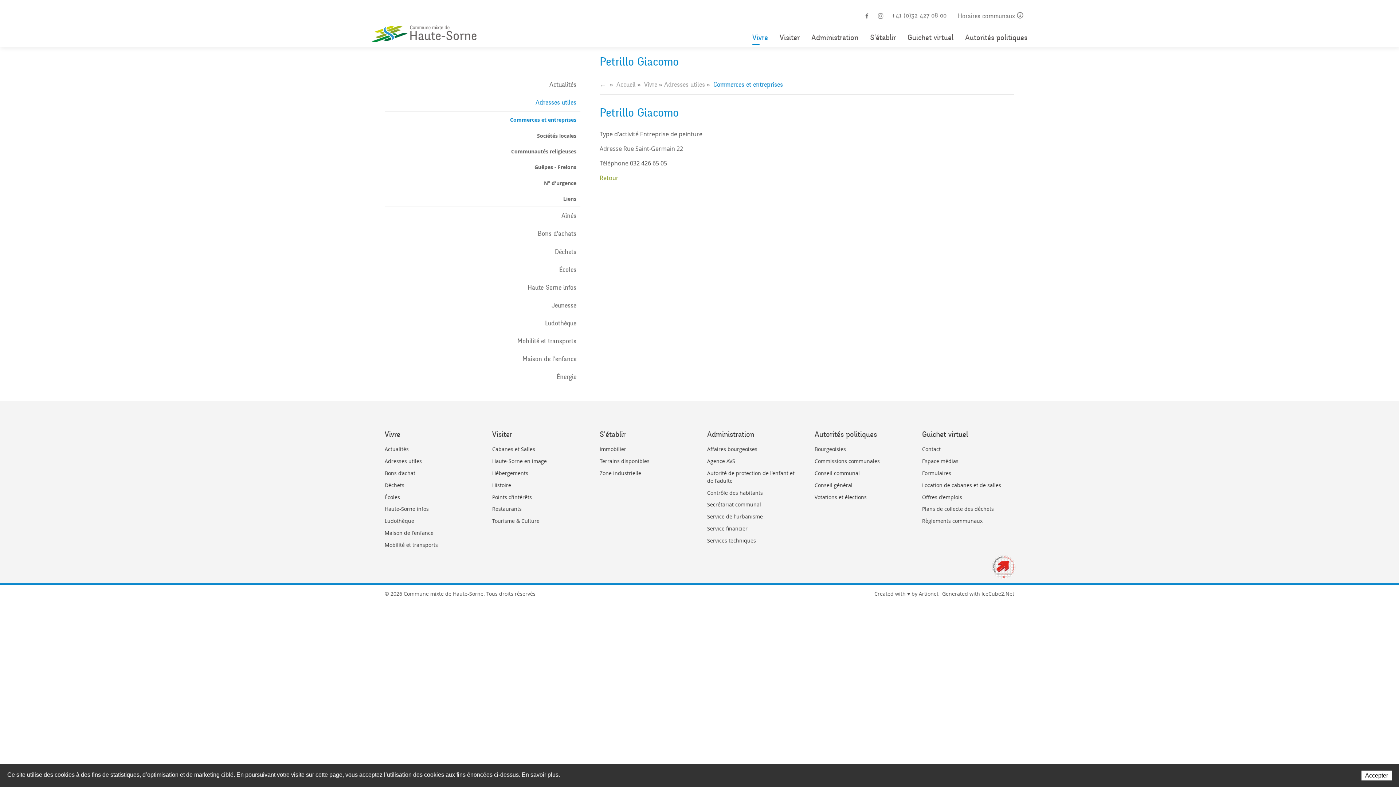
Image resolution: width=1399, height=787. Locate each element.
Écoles (567, 270)
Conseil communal (837, 473)
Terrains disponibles (625, 461)
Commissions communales (847, 461)
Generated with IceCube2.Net (978, 593)
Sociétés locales (556, 135)
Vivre (760, 37)
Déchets (565, 252)
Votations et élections (841, 497)
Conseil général (834, 485)
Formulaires (936, 473)
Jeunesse (564, 305)
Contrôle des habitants (735, 492)
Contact (931, 449)
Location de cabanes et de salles (961, 485)
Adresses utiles (556, 102)
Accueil (626, 85)
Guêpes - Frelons (555, 167)
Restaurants (507, 508)
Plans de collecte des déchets (958, 508)
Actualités (562, 85)
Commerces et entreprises (543, 119)
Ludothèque (560, 323)
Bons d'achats (557, 234)
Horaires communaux (987, 16)
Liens (569, 198)
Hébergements (510, 473)
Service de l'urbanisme (735, 516)
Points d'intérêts (512, 497)
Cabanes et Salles (513, 449)
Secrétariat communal (734, 504)
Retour (609, 178)
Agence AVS (721, 461)
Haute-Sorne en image (519, 461)
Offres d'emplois (942, 497)
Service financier (727, 528)
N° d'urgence (560, 183)
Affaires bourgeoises (732, 449)
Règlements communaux (952, 520)
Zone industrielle (620, 473)
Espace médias (940, 461)
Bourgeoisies (830, 449)
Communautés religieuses (543, 151)
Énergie (566, 377)
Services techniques (731, 540)
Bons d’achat (400, 473)
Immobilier (613, 449)
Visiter (790, 37)
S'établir (883, 37)
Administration (834, 37)
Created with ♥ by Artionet (906, 593)
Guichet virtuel (930, 37)
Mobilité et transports (546, 341)
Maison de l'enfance (549, 359)
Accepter (1376, 775)
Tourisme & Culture (516, 520)
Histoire (501, 485)
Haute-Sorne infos (552, 287)
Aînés (568, 216)
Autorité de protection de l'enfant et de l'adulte (751, 477)
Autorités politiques (996, 37)
